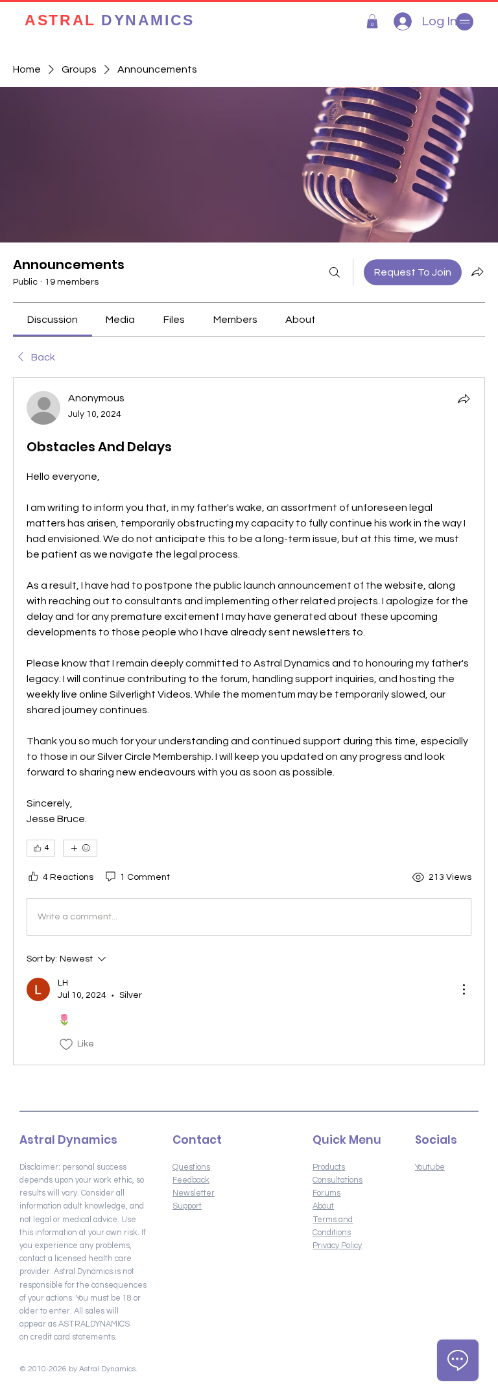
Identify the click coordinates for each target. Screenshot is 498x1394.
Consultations (337, 1180)
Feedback (190, 1180)
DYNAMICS (109, 21)
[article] (249, 721)
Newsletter (193, 1193)
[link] (52, 319)
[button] (372, 21)
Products (329, 1167)
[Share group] (477, 271)
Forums (326, 1193)
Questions (191, 1167)
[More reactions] (80, 848)
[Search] (334, 272)
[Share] (463, 399)
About (323, 1206)
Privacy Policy (337, 1246)
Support (187, 1206)
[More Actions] (463, 989)
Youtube (430, 1167)
